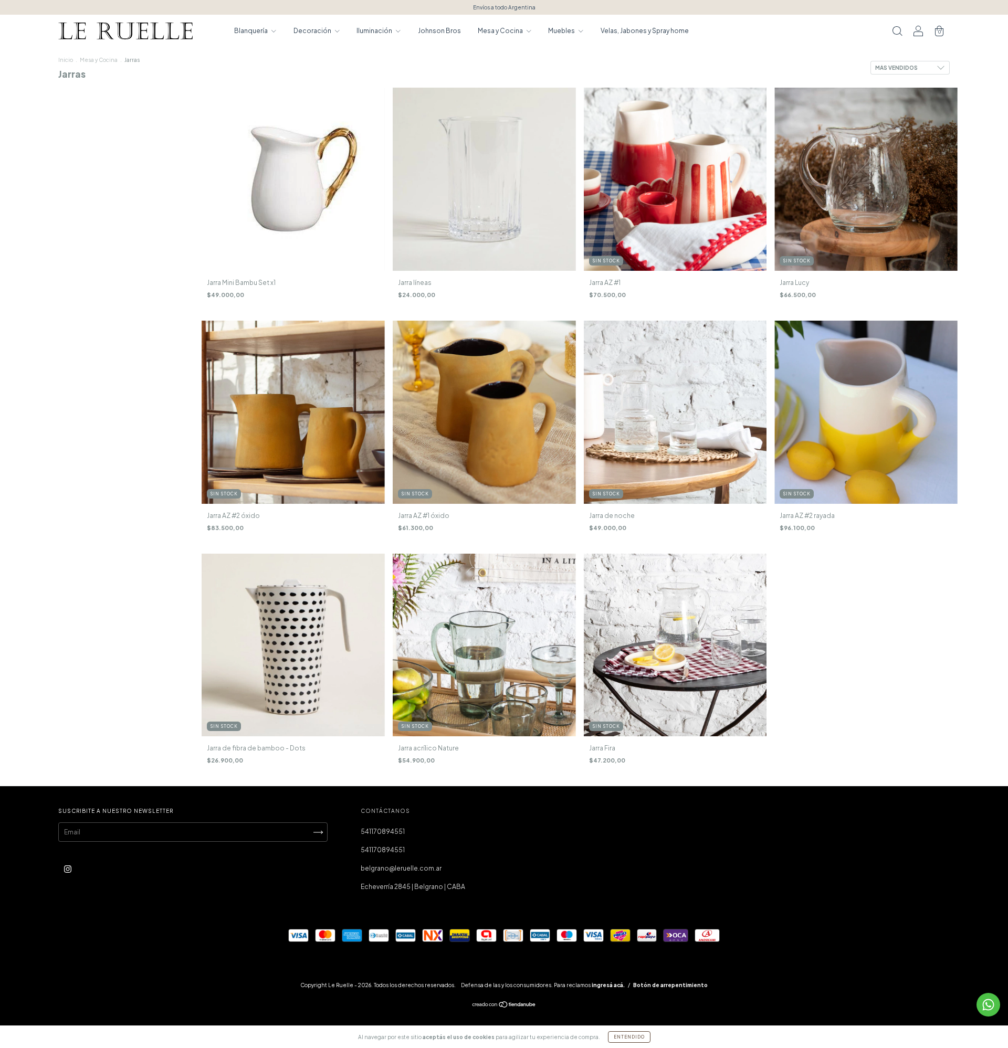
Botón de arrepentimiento (670, 985)
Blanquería (251, 31)
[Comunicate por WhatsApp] (988, 1005)
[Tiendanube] (504, 1006)
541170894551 (383, 831)
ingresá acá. (608, 985)
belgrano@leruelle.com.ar (401, 868)
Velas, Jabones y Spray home (645, 31)
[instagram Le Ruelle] (67, 869)
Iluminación (374, 31)
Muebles (562, 31)
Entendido (629, 1037)
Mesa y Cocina (501, 31)
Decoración (312, 31)
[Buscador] (897, 32)
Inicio (65, 60)
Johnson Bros (439, 31)
